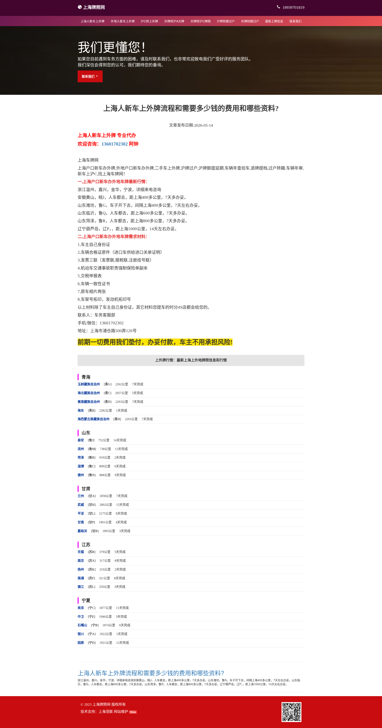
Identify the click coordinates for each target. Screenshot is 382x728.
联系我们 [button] (88, 76)
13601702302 (114, 144)
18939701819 (293, 7)
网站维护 (121, 712)
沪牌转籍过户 (226, 21)
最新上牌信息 (274, 21)
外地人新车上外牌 (123, 21)
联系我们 (295, 21)
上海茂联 (105, 712)
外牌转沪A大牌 (174, 21)
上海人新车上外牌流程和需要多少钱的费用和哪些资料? (151, 672)
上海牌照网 (94, 7)
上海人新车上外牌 (92, 21)
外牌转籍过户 (250, 21)
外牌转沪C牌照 (201, 21)
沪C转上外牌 (149, 21)
